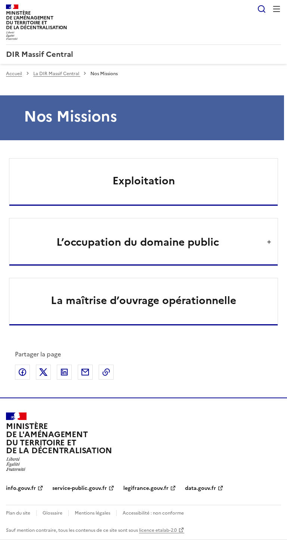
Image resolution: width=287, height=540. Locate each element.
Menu (276, 8)
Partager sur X (43, 372)
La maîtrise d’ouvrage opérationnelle (143, 300)
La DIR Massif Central (56, 73)
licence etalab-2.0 (158, 530)
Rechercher (261, 8)
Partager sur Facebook (22, 372)
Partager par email (85, 372)
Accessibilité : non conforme (153, 513)
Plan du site (18, 513)
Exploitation (143, 180)
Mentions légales (92, 513)
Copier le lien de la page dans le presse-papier (106, 372)
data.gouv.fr (200, 488)
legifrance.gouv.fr (146, 488)
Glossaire (52, 513)
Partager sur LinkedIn (64, 372)
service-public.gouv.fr (79, 488)
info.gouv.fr (21, 488)
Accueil (14, 73)
